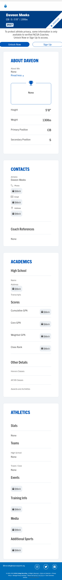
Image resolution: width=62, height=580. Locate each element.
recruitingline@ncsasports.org (15, 566)
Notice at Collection (45, 573)
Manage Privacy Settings (19, 575)
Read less (17, 75)
